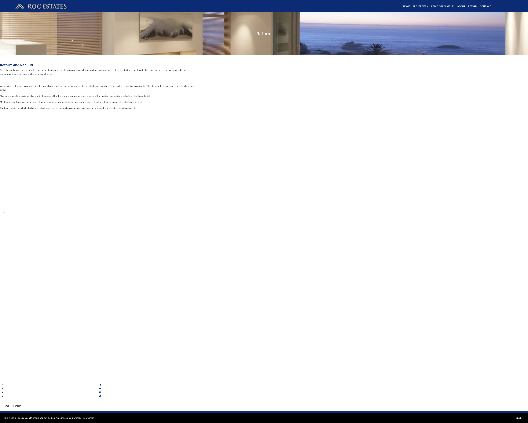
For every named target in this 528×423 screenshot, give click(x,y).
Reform (472, 6)
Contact (485, 6)
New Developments (443, 6)
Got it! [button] (519, 418)
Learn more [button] (88, 418)
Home (406, 6)
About (461, 6)
